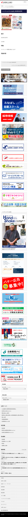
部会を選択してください (6, 387)
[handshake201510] (12, 29)
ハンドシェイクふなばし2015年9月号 (9, 62)
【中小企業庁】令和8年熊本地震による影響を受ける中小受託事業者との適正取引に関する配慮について (14, 463)
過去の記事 (24, 449)
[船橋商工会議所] (6, 2)
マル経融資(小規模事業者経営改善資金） (9, 408)
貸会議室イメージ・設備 (6, 441)
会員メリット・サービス (6, 483)
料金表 (3, 443)
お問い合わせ (3, 507)
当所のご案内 (3, 480)
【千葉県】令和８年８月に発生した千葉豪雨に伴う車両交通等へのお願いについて (14, 458)
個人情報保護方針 (5, 510)
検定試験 (3, 428)
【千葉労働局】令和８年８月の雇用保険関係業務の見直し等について (14, 468)
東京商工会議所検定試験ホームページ (8, 430)
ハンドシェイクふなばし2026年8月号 (8, 248)
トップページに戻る (5, 69)
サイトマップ (3, 504)
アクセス (3, 501)
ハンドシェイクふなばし (6, 498)
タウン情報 (3, 495)
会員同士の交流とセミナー (6, 410)
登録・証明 (4, 417)
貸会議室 (3, 439)
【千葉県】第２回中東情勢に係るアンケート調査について (12, 453)
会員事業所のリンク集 (6, 421)
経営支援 (3, 486)
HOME (2, 478)
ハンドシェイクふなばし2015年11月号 (18, 65)
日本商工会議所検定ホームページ (8, 432)
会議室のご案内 (4, 445)
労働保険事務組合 (5, 419)
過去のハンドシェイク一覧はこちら (8, 249)
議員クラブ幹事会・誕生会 (6, 473)
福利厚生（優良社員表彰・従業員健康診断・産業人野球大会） (13, 415)
